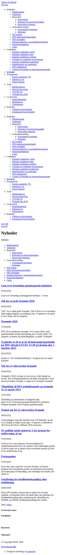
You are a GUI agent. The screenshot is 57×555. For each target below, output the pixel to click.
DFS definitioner (19, 67)
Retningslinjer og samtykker (24, 64)
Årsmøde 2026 (9, 321)
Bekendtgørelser (19, 99)
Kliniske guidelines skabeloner (25, 62)
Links (14, 47)
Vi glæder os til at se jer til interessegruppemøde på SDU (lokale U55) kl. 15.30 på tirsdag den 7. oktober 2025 (28, 345)
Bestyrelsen (23, 19)
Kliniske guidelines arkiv (23, 54)
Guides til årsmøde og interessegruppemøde (31, 69)
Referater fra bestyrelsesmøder (31, 22)
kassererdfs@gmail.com (11, 530)
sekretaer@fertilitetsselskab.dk (14, 537)
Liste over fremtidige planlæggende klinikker (26, 285)
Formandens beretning (27, 29)
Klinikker (11, 72)
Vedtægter (16, 14)
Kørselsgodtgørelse (20, 44)
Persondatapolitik (8, 547)
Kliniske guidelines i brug (23, 52)
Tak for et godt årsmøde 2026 (18, 301)
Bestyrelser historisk (26, 24)
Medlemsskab (18, 12)
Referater (22, 32)
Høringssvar (17, 102)
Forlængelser (8, 456)
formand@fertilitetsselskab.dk (14, 518)
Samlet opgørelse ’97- (21, 77)
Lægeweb (31, 551)
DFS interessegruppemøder (24, 37)
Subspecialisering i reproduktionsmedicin (30, 42)
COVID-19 (17, 92)
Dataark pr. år (18, 79)
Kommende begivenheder (23, 112)
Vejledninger (17, 104)
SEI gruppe (17, 34)
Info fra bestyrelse (20, 89)
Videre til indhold (8, 2)
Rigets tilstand (18, 82)
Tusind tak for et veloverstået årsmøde (22, 409)
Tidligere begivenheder (22, 109)
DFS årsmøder (18, 39)
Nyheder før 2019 (20, 94)
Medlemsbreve (18, 87)
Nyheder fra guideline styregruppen (27, 59)
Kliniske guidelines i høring (24, 57)
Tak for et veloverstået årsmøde (19, 365)
